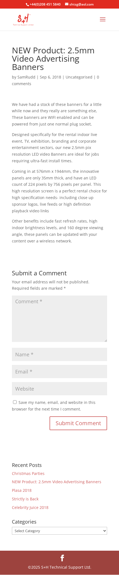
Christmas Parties (28, 473)
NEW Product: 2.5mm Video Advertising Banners (56, 481)
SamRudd (26, 77)
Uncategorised (79, 77)
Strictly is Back (25, 498)
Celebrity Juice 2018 (30, 507)
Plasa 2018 (22, 490)
